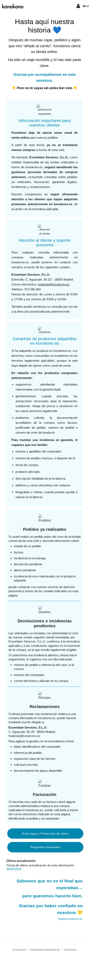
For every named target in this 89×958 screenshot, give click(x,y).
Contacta (70, 950)
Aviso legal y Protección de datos (45, 833)
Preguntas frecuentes (45, 847)
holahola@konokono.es (54, 284)
